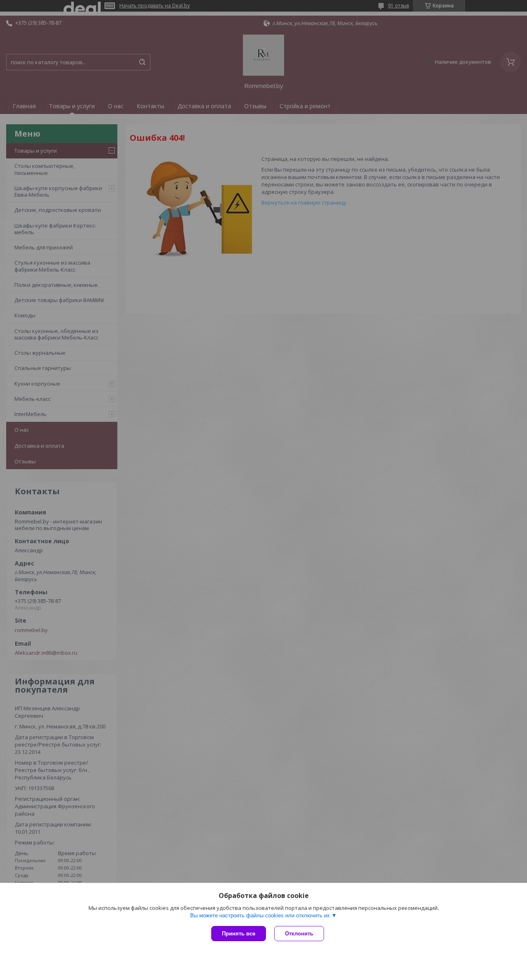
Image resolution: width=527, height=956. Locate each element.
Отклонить (299, 933)
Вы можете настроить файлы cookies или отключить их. (260, 915)
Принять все (238, 933)
